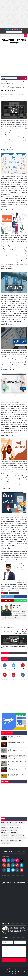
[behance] (17, 29)
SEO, (19, 94)
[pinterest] (12, 29)
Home (2, 82)
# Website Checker (13, 593)
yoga (8, 843)
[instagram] (19, 29)
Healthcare (4, 830)
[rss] (21, 971)
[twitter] (8, 29)
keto (2, 840)
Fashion (12, 827)
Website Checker (13, 82)
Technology (5, 835)
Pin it (9, 600)
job (24, 838)
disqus (14, 653)
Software (14, 832)
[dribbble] (15, 29)
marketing (13, 840)
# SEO (6, 593)
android (3, 838)
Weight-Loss (20, 835)
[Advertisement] (14, 14)
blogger (5, 653)
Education (4, 827)
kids (7, 840)
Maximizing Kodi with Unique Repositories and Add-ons (16, 743)
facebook (22, 653)
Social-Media (5, 832)
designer (18, 838)
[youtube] (21, 29)
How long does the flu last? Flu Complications (17, 775)
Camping (21, 822)
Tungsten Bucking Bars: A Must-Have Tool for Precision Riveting (17, 750)
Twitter (24, 578)
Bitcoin (15, 822)
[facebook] (6, 29)
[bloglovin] (18, 971)
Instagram (13, 830)
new (20, 840)
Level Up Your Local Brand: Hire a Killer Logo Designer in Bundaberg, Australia (17, 757)
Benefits (8, 822)
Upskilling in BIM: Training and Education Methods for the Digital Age (17, 763)
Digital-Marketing (13, 825)
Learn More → (13, 933)
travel (3, 843)
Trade (12, 835)
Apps (2, 822)
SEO (7, 82)
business (11, 838)
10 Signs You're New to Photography (15, 737)
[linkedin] (10, 29)
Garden (18, 827)
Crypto (3, 825)
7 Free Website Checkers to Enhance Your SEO (13, 647)
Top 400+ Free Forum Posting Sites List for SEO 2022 (17, 768)
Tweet (9, 597)
